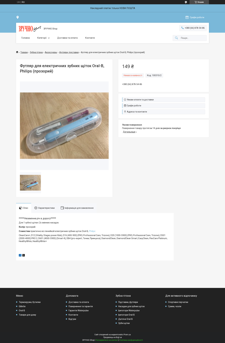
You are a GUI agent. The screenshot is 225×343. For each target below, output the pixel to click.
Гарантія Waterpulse (79, 310)
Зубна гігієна (36, 52)
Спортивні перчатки (178, 302)
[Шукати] (176, 38)
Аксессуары (51, 52)
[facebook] (20, 256)
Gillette (22, 306)
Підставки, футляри (128, 302)
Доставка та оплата (67, 38)
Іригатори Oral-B (126, 315)
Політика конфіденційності (131, 340)
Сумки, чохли (174, 306)
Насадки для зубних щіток (131, 306)
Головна (25, 38)
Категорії (42, 38)
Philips (92, 231)
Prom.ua (127, 335)
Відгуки (72, 319)
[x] (23, 256)
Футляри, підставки (69, 52)
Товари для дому (27, 315)
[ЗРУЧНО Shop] (29, 29)
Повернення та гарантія (81, 306)
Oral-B (22, 310)
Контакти (90, 38)
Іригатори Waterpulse (129, 310)
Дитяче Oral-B (125, 319)
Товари (24, 52)
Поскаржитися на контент (107, 340)
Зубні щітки (124, 323)
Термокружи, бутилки (30, 302)
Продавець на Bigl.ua (112, 337)
